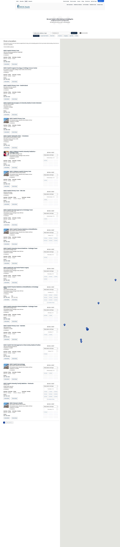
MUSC (17, 1)
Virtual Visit (52, 35)
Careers (78, 1)
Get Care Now (70, 4)
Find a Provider (66, 1)
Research (30, 1)
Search (73, 33)
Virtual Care (87, 1)
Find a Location (73, 1)
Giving (83, 1)
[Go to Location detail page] (6, 120)
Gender (76, 35)
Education (22, 1)
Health (26, 1)
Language (66, 35)
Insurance (60, 35)
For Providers (86, 4)
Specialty (71, 35)
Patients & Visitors (78, 4)
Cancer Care (100, 4)
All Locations (36, 35)
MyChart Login (94, 1)
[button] (81, 340)
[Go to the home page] (23, 6)
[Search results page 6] (12, 422)
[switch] (83, 33)
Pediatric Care (93, 4)
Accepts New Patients (44, 35)
